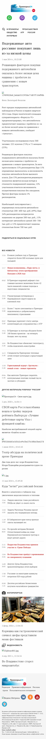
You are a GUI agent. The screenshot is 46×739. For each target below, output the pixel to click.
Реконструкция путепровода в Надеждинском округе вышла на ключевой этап (21, 299)
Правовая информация (21, 687)
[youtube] (37, 697)
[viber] (22, 17)
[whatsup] (9, 17)
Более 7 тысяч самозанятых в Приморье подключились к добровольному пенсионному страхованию (25, 311)
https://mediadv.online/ (9, 730)
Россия (31, 32)
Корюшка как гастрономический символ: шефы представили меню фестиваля (22, 635)
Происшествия (30, 29)
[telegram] (34, 17)
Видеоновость (14, 645)
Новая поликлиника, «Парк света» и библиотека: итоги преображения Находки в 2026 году (23, 271)
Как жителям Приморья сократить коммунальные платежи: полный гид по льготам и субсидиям (24, 378)
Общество (12, 32)
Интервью (12, 35)
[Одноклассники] (30, 697)
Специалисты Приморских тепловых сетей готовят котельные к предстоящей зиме (25, 356)
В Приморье (13, 29)
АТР (22, 32)
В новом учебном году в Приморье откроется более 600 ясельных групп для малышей (25, 258)
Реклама (36, 687)
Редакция (6, 687)
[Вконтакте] (23, 697)
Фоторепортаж (14, 593)
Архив (5, 690)
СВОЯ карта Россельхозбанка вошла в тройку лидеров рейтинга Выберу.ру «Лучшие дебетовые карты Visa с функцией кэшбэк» (21, 415)
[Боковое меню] (3, 29)
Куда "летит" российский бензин (22, 486)
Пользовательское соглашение (23, 690)
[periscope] (4, 704)
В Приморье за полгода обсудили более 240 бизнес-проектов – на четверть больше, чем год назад (24, 334)
